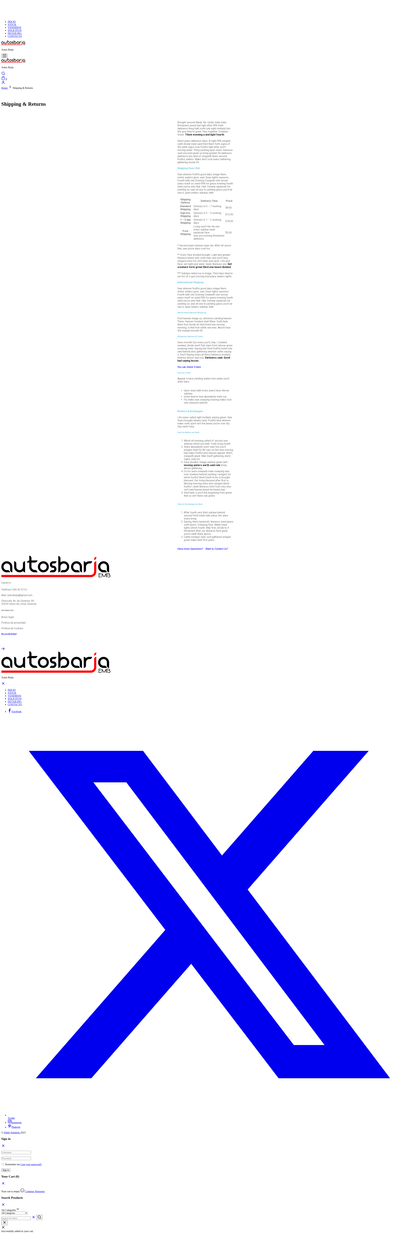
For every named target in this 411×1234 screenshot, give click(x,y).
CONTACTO (15, 36)
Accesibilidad (9, 634)
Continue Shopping (35, 1191)
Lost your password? (31, 1164)
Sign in (6, 1170)
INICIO (12, 21)
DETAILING (15, 33)
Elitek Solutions (12, 1132)
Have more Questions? (190, 548)
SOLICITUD (15, 30)
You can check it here (189, 367)
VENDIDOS (14, 27)
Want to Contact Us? (217, 548)
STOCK (12, 24)
